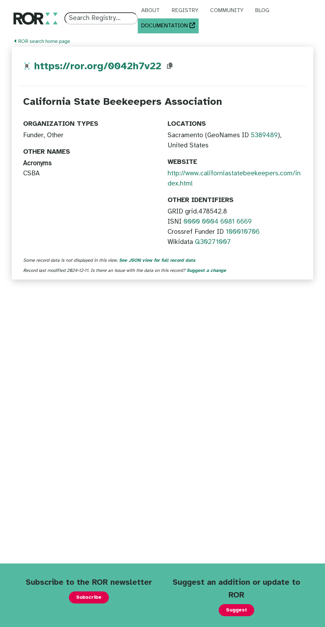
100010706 (243, 231)
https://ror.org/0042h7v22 (97, 66)
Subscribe (89, 597)
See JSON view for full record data (157, 260)
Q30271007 (213, 242)
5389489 (264, 135)
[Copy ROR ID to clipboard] (170, 66)
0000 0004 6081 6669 (217, 221)
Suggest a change (206, 270)
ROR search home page (43, 41)
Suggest (236, 610)
